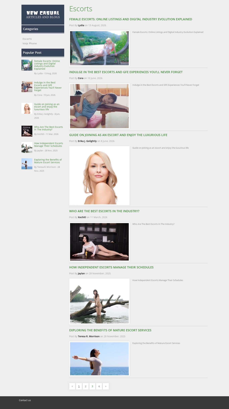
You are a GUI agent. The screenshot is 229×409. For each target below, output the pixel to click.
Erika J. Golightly (87, 141)
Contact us (25, 400)
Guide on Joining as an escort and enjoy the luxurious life (47, 107)
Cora (80, 78)
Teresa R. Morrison (89, 336)
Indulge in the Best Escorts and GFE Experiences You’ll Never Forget (48, 86)
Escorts (27, 38)
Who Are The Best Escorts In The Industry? (48, 128)
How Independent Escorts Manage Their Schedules (48, 144)
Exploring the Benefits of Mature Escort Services (48, 161)
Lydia (81, 25)
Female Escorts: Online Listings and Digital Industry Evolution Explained (47, 64)
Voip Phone (30, 43)
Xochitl (82, 217)
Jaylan (81, 273)
